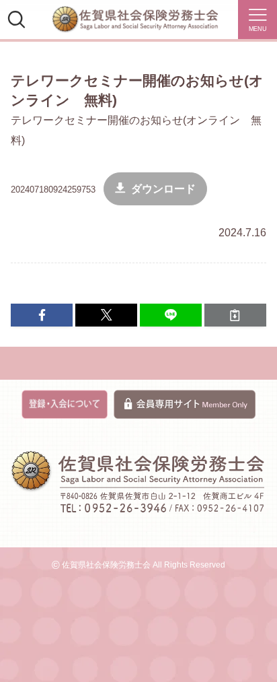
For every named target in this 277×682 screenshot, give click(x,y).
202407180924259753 (53, 189)
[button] (42, 315)
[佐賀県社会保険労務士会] (135, 19)
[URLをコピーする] (235, 315)
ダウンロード (163, 189)
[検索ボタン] (16, 19)
